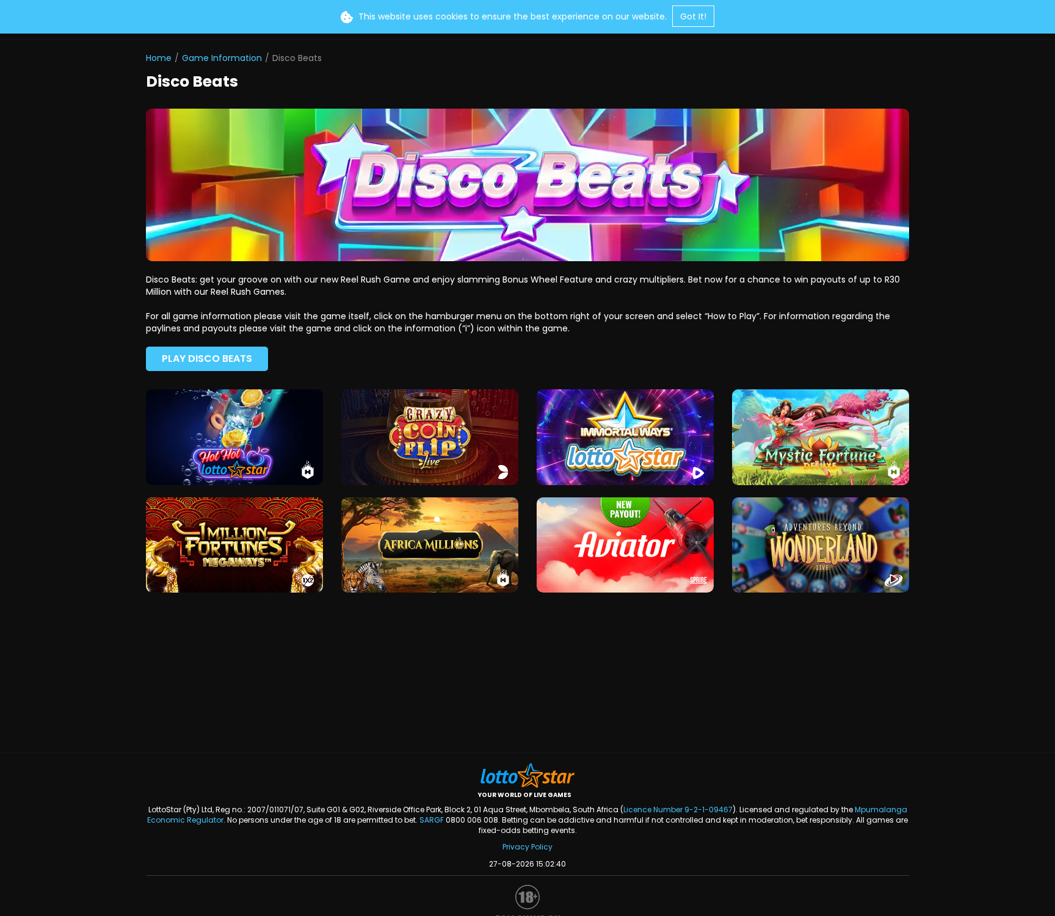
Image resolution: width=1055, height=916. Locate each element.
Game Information (222, 58)
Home (159, 58)
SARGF (431, 820)
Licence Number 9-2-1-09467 (678, 809)
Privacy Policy (527, 847)
